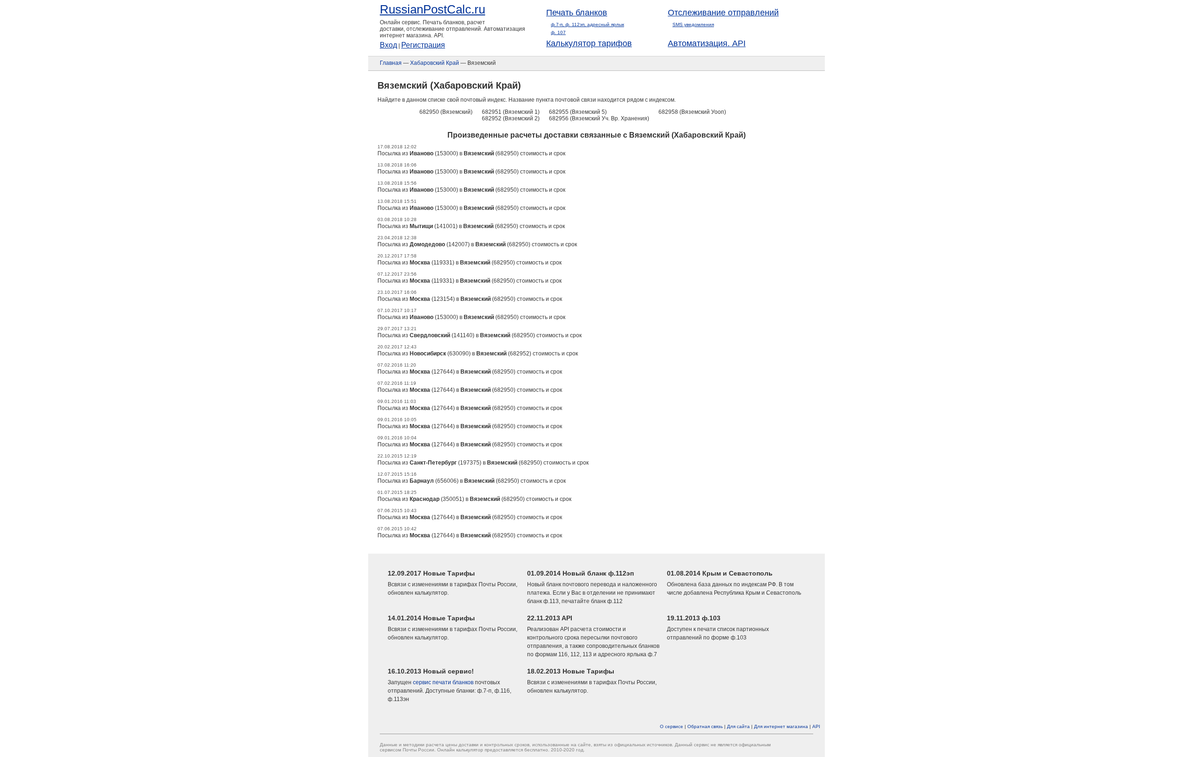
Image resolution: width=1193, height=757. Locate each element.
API (816, 726)
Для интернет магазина (781, 726)
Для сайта (738, 726)
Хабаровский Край (434, 63)
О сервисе (671, 726)
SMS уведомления (693, 24)
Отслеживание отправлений (723, 12)
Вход (388, 45)
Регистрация (423, 45)
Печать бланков (576, 12)
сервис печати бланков (443, 682)
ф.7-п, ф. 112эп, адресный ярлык (587, 24)
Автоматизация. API (707, 43)
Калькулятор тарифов (589, 43)
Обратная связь (705, 726)
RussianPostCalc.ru (432, 9)
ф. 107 (558, 32)
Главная (391, 63)
